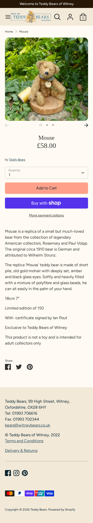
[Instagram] (16, 473)
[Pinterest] (25, 473)
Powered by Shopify (61, 509)
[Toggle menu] (5, 17)
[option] (46, 79)
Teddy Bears (17, 159)
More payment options (46, 215)
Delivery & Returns (21, 450)
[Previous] (6, 125)
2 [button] (47, 125)
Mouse (23, 31)
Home (9, 31)
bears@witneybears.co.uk (27, 425)
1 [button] (40, 125)
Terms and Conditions (24, 440)
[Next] (86, 125)
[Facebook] (8, 473)
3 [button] (53, 125)
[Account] (70, 14)
